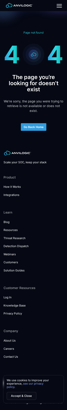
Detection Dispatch (16, 246)
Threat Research (14, 238)
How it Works (12, 186)
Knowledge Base (15, 305)
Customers (11, 262)
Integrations (11, 195)
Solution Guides (14, 270)
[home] (18, 5)
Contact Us (11, 356)
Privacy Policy (13, 313)
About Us (10, 340)
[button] (59, 5)
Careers (9, 348)
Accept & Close (21, 396)
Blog (6, 222)
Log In (8, 297)
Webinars (10, 254)
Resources (11, 230)
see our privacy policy (25, 385)
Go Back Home (34, 127)
